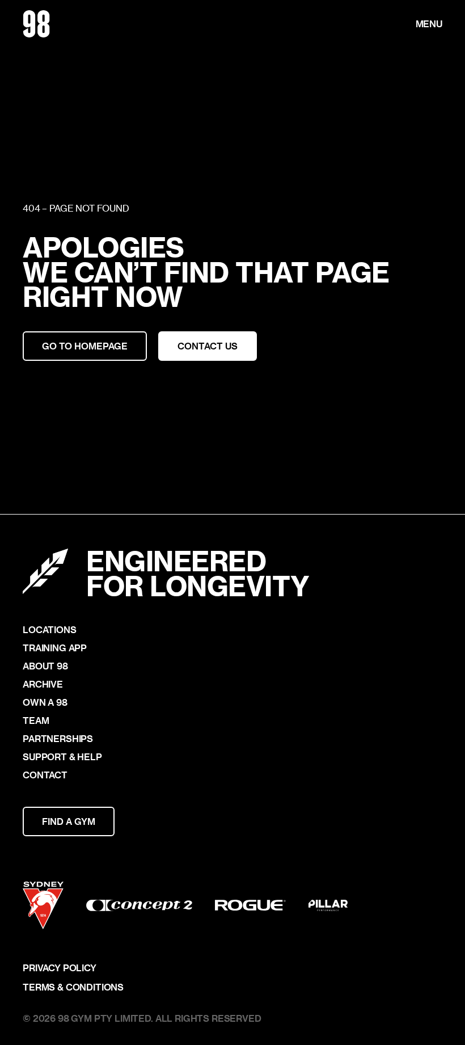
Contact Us (207, 345)
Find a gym (68, 821)
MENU (429, 24)
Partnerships (58, 739)
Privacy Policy (59, 968)
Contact (45, 775)
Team (36, 720)
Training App (55, 648)
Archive (43, 684)
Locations (50, 630)
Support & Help (62, 757)
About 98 (45, 666)
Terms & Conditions (73, 987)
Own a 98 (45, 702)
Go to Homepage (85, 345)
